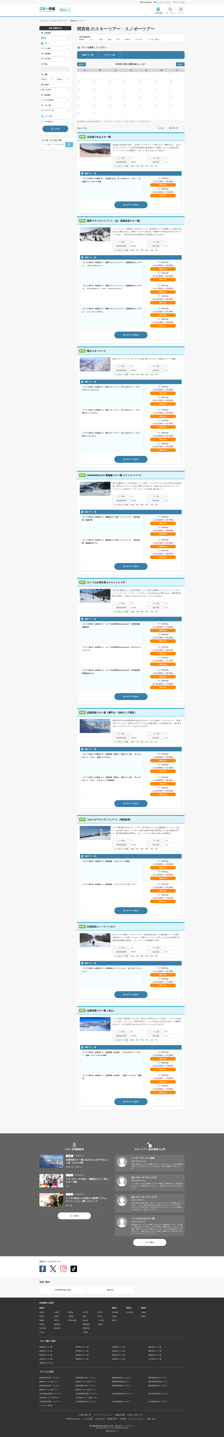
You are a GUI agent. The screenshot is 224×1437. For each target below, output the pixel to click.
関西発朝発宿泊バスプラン (157, 1386)
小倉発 (143, 1312)
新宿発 (41, 1312)
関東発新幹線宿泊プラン (121, 1382)
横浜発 (70, 1312)
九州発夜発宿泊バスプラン (157, 1401)
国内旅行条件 (112, 1419)
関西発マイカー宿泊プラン (49, 1390)
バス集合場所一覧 (84, 1415)
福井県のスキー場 (118, 1355)
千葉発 (85, 1332)
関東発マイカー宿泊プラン (49, 1382)
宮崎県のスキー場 (45, 1363)
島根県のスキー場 (82, 1359)
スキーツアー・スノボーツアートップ (52, 21)
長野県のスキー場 (154, 1351)
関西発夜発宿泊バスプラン (121, 1386)
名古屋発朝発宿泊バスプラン (122, 1394)
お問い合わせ (100, 1419)
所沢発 (56, 1320)
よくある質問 (88, 1419)
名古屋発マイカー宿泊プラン (49, 1398)
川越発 (56, 1316)
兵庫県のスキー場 (45, 1359)
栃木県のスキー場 (45, 1351)
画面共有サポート (112, 1431)
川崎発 (70, 1316)
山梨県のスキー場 (118, 1351)
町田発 (41, 1324)
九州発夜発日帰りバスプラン (86, 1401)
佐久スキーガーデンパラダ (144, 1177)
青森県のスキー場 (45, 1347)
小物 (67, 1186)
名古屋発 (130, 1312)
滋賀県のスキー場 (154, 1355)
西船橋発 (86, 1324)
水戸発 (99, 1312)
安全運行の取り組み (73, 1419)
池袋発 (41, 1320)
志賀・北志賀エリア (77, 1167)
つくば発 (100, 1320)
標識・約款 (151, 1419)
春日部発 (57, 1328)
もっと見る (74, 1216)
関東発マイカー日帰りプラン (86, 1382)
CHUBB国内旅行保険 (63, 1290)
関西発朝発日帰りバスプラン (49, 1386)
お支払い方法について (135, 1415)
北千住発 (42, 1328)
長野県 (68, 1167)
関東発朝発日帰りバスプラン (49, 1378)
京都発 (114, 1316)
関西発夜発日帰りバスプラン (86, 1386)
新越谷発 (57, 1324)
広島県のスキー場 (118, 1359)
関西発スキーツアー (77, 21)
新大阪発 (115, 1312)
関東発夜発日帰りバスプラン (86, 1378)
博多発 (143, 1316)
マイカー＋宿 (109, 55)
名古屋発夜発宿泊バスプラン (158, 1394)
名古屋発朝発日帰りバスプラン (50, 1394)
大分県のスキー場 (154, 1359)
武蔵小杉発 (72, 1320)
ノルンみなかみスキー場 (143, 1218)
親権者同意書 (120, 1415)
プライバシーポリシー (137, 1419)
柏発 (84, 1316)
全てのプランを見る (130, 205)
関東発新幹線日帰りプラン (157, 1382)
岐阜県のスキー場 (82, 1355)
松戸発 (85, 1312)
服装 (67, 1205)
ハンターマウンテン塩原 (143, 1158)
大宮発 (56, 1312)
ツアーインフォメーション (103, 1415)
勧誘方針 (110, 1290)
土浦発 (99, 1324)
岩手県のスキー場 (82, 1347)
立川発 (41, 1332)
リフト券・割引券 (45, 1405)
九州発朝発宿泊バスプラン (121, 1401)
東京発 (41, 1316)
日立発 (99, 1316)
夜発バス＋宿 (87, 55)
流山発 (85, 1320)
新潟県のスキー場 (45, 1355)
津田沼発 (86, 1328)
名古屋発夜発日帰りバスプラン (87, 1394)
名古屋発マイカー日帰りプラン (87, 1398)
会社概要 (123, 1419)
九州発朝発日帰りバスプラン (49, 1401)
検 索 (57, 129)
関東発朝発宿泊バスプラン (121, 1378)
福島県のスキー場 (154, 1347)
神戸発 (114, 1320)
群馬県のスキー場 (82, 1351)
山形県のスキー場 (118, 1347)
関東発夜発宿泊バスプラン (157, 1378)
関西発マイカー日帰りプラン (86, 1390)
